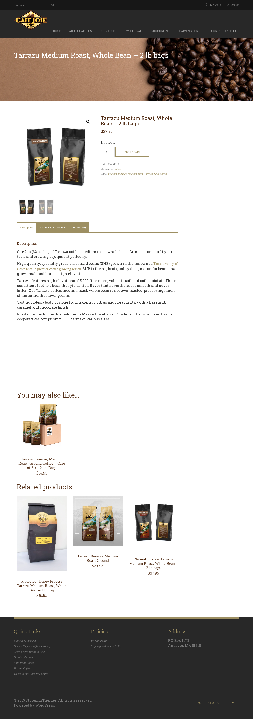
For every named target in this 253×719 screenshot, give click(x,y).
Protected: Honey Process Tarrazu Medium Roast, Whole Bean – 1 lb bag (42, 585)
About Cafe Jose (81, 31)
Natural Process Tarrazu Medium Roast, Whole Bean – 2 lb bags (153, 563)
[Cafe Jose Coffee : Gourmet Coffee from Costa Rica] (38, 17)
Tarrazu (148, 173)
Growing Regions (23, 657)
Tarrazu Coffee (22, 668)
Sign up (235, 4)
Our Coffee (109, 31)
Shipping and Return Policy (106, 646)
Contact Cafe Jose (225, 31)
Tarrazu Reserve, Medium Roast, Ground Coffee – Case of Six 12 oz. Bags (41, 463)
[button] (88, 121)
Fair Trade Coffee (24, 662)
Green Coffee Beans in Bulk (29, 651)
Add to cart (132, 152)
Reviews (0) (79, 227)
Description (26, 227)
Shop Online (160, 31)
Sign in (217, 4)
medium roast (135, 173)
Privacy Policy (99, 640)
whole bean (160, 173)
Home (57, 31)
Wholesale (134, 31)
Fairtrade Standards (25, 640)
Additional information (53, 227)
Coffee (117, 169)
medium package (117, 173)
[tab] (26, 227)
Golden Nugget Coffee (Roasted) (32, 646)
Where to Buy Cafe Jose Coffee (31, 673)
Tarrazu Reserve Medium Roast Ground (97, 558)
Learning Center (190, 31)
